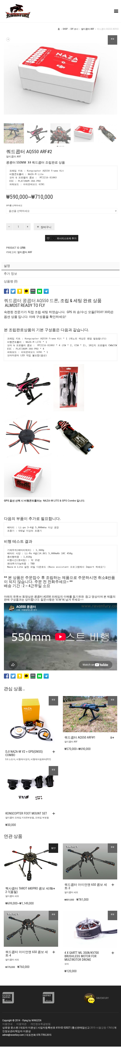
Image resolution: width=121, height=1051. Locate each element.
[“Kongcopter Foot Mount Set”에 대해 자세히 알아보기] (54, 813)
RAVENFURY (102, 998)
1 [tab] (57, 146)
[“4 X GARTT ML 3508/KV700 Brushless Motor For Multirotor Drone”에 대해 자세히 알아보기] (114, 952)
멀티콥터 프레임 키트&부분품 (19, 817)
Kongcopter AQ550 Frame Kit (45, 170)
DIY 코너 (74, 29)
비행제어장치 (23, 759)
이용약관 (21, 1024)
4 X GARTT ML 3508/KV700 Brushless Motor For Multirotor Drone (81, 956)
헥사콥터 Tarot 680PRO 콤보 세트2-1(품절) (28, 890)
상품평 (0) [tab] (10, 281)
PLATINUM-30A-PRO (29, 181)
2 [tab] (59, 146)
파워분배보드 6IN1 (33, 184)
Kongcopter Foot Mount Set (26, 813)
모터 (66, 964)
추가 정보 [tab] (10, 274)
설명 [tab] (7, 266)
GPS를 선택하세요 (14, 205)
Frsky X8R (102, 312)
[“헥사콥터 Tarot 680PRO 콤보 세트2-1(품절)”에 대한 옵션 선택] (54, 888)
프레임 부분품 (42, 817)
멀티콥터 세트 (12, 896)
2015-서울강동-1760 (101, 1027)
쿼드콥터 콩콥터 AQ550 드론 (31, 300)
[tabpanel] (14, 133)
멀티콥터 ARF (87, 29)
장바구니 (46, 227)
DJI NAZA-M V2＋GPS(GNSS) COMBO (24, 753)
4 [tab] (62, 146)
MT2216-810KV (48, 177)
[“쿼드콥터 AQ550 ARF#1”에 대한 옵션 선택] (113, 737)
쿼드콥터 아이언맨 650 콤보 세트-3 (85, 886)
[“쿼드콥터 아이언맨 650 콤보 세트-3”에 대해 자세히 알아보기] (114, 884)
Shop (65, 29)
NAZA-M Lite (35, 174)
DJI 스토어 (10, 759)
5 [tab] (63, 146)
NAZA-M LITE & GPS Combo (59, 500)
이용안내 (7, 1024)
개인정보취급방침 (40, 1024)
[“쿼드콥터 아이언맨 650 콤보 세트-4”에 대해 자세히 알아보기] (54, 952)
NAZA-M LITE (33, 342)
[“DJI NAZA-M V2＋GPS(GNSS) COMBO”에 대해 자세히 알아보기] (54, 751)
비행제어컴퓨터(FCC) (41, 759)
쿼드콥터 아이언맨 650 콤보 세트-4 (26, 953)
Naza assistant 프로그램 (64, 567)
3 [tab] (60, 146)
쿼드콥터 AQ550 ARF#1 (79, 737)
